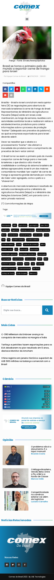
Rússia (20, 264)
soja (32, 264)
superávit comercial (9, 269)
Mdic (45, 259)
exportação (24, 249)
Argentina (15, 230)
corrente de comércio (31, 245)
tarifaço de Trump (8, 273)
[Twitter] (13, 565)
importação (42, 254)
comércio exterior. (8, 245)
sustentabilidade (24, 269)
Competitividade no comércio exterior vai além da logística (40, 496)
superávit (40, 264)
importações (6, 259)
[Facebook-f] (25, 565)
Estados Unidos (7, 249)
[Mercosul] (33, 273)
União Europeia (22, 273)
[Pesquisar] (47, 310)
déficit (43, 245)
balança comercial (27, 230)
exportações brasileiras (27, 254)
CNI (8, 240)
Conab (19, 245)
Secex (27, 264)
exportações (34, 249)
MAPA (40, 259)
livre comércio (30, 259)
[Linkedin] (7, 565)
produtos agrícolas (8, 264)
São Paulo (36, 269)
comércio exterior (18, 240)
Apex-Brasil (44, 225)
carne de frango (25, 235)
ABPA (14, 225)
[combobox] (21, 310)
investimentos (18, 259)
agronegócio (33, 225)
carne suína (38, 235)
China (46, 235)
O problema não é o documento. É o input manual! (41, 449)
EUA (16, 249)
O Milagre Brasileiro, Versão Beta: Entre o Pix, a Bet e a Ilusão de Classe (41, 473)
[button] (27, 19)
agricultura (23, 225)
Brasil (4, 235)
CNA (3, 240)
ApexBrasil (5, 230)
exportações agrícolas (9, 254)
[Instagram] (19, 565)
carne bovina (12, 235)
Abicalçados (6, 225)
